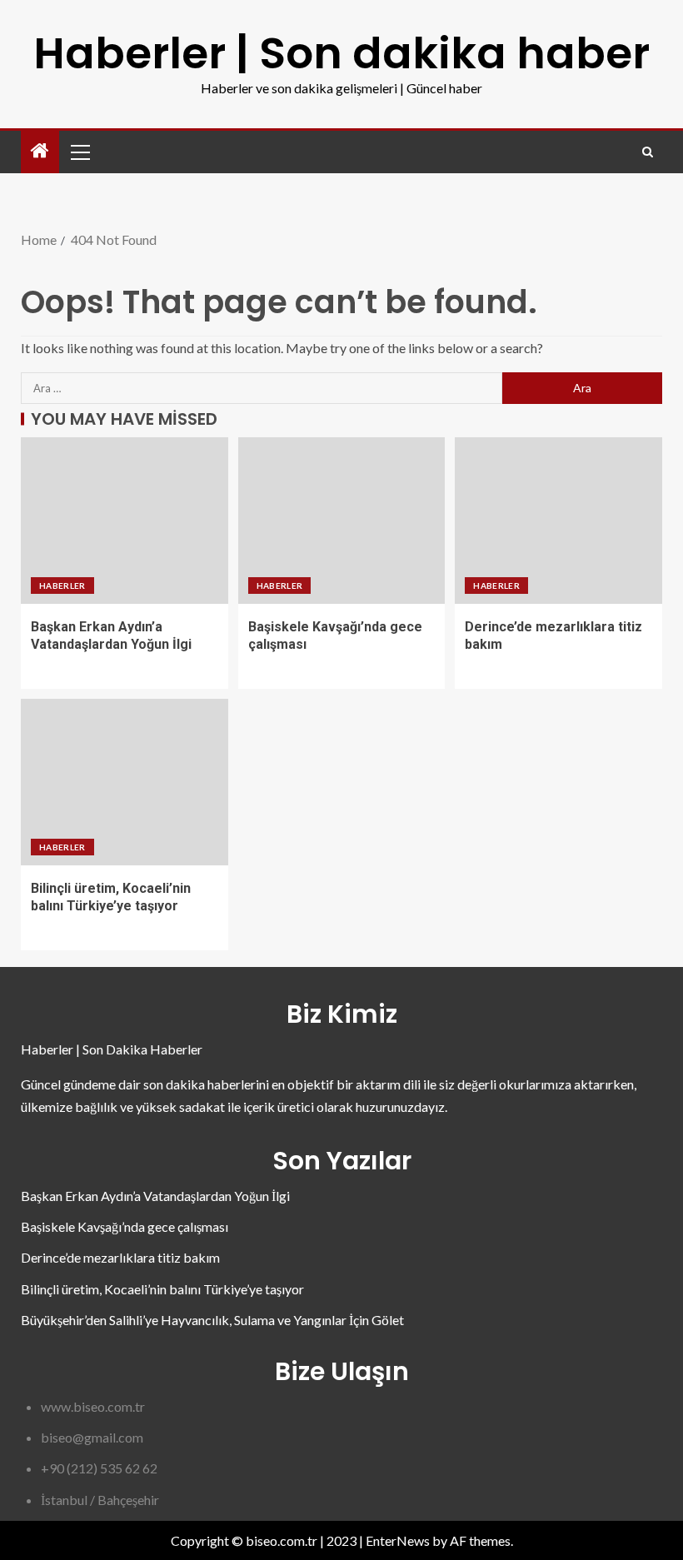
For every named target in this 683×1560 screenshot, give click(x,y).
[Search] (647, 152)
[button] (79, 151)
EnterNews (398, 1540)
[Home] (40, 151)
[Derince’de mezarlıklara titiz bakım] (558, 520)
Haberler (62, 586)
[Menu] (79, 151)
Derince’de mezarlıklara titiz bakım (120, 1257)
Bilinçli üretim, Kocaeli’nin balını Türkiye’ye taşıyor (162, 1289)
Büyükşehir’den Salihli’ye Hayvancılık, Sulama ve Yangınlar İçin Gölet (212, 1320)
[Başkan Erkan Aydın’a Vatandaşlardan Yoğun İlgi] (124, 520)
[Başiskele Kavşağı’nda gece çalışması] (342, 520)
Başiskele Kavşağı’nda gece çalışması (124, 1226)
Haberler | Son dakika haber (341, 52)
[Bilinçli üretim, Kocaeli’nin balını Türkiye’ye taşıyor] (124, 782)
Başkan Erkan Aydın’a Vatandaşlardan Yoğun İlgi (155, 1196)
